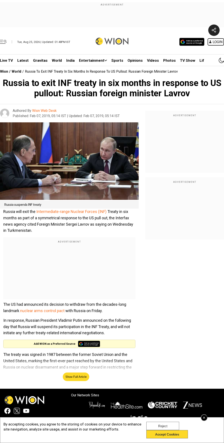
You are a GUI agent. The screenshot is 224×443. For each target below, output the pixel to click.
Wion (4, 71)
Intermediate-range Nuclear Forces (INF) (71, 211)
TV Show (187, 60)
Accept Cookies (167, 434)
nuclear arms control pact (42, 310)
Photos (169, 60)
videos (153, 60)
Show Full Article (76, 376)
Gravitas (40, 60)
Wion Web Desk (44, 111)
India (70, 60)
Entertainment (91, 60)
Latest (23, 60)
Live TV (6, 60)
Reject (162, 426)
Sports (117, 60)
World (57, 60)
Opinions (135, 60)
